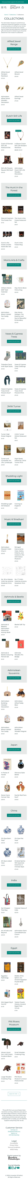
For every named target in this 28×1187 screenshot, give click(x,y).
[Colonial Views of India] (21, 900)
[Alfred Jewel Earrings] (21, 88)
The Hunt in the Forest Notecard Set (20, 220)
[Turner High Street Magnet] (7, 426)
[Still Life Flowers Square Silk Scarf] (7, 159)
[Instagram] (12, 1168)
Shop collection (14, 49)
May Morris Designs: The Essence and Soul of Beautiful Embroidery (20, 316)
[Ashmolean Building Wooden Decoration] (7, 692)
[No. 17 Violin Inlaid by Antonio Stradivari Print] (21, 571)
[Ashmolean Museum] (14, 7)
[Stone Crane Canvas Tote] (7, 787)
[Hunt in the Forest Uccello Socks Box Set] (7, 234)
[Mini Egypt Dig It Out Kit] (7, 994)
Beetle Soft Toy (20, 624)
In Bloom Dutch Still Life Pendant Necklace (21, 145)
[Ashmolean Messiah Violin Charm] (7, 539)
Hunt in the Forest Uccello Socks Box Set (6, 244)
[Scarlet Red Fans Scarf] (21, 787)
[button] (14, 1094)
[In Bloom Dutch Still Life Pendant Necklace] (21, 135)
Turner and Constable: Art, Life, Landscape (6, 460)
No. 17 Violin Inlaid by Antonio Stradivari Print (21, 581)
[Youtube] (18, 1168)
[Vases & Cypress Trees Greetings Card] (21, 356)
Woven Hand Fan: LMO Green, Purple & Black (7, 1054)
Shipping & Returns (14, 1131)
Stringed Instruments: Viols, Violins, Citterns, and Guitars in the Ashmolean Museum (19, 553)
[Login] (19, 7)
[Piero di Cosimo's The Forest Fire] (7, 210)
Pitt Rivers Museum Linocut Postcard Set (21, 1079)
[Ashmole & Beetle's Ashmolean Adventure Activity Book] (7, 616)
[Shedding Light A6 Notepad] (7, 495)
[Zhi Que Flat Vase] (21, 830)
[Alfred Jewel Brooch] (21, 63)
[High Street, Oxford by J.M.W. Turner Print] (21, 450)
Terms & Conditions (14, 1147)
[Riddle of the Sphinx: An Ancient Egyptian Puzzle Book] (21, 967)
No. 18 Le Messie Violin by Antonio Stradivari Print (7, 581)
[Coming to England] (21, 495)
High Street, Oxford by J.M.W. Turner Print (20, 460)
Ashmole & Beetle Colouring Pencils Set (7, 655)
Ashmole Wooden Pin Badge (19, 655)
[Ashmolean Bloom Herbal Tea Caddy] (7, 304)
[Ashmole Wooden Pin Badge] (21, 644)
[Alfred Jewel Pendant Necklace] (7, 63)
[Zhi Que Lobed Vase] (7, 852)
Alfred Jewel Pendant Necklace (5, 74)
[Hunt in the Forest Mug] (21, 234)
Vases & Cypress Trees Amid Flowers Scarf (6, 391)
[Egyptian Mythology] (7, 967)
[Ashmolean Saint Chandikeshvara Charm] (21, 922)
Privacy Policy (14, 1145)
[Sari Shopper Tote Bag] (7, 900)
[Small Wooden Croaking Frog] (21, 1044)
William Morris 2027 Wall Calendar (6, 290)
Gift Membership (14, 1135)
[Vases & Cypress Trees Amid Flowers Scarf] (7, 380)
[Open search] (5, 7)
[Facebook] (10, 1168)
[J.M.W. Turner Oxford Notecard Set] (21, 426)
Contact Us (14, 1130)
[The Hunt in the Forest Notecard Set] (21, 210)
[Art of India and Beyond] (7, 922)
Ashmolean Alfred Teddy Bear (19, 703)
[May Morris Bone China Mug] (21, 279)
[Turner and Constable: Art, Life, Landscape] (7, 450)
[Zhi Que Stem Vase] (7, 830)
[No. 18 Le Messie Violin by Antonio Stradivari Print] (7, 571)
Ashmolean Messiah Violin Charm (6, 549)
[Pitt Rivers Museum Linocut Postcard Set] (21, 1068)
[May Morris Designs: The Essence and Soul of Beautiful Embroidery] (21, 304)
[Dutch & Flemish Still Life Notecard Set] (7, 135)
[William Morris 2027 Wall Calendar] (7, 279)
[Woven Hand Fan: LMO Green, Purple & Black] (7, 1044)
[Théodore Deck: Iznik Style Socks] (7, 356)
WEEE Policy (14, 1149)
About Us (14, 1133)
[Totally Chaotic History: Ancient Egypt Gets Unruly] (21, 994)
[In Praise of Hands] (7, 764)
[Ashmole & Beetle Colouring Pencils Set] (7, 644)
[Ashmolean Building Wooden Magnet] (21, 719)
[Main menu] (2, 7)
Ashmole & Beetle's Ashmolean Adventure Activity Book (5, 628)
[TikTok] (15, 1168)
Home (6, 14)
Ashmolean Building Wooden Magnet (20, 729)
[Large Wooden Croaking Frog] (7, 1068)
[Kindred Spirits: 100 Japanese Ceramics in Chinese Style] (21, 852)
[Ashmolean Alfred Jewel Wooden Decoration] (7, 88)
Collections (12, 14)
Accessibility (14, 1143)
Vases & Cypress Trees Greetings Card (20, 366)
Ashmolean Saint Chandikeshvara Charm (21, 932)
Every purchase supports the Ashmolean (13, 2)
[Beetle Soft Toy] (21, 616)
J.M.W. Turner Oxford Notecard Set (20, 436)
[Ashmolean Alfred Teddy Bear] (21, 692)
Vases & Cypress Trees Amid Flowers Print (20, 391)
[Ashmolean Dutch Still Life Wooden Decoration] (21, 159)
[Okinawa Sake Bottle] (21, 764)
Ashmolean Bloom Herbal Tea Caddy (6, 314)
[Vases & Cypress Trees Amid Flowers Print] (21, 380)
